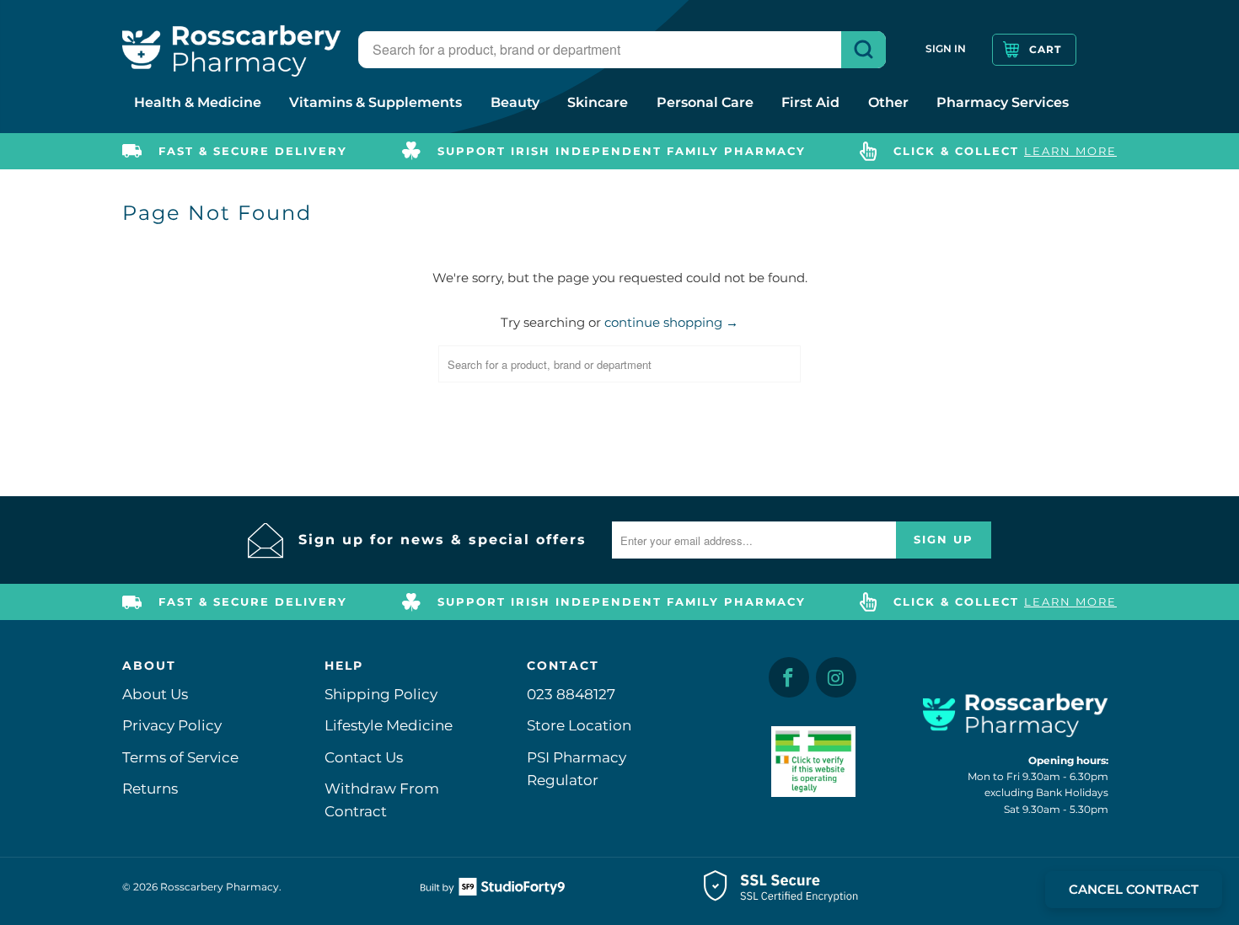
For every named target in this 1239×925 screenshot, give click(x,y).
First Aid (810, 102)
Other (888, 102)
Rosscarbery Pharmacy (219, 886)
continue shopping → (671, 322)
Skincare (597, 102)
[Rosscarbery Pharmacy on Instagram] (836, 677)
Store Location (579, 725)
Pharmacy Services (1002, 102)
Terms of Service (180, 757)
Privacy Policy (172, 725)
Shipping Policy (380, 694)
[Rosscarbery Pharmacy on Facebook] (789, 677)
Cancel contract (1134, 889)
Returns (150, 788)
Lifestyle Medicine (388, 725)
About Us (155, 694)
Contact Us (363, 757)
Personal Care (705, 102)
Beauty (515, 102)
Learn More (1070, 151)
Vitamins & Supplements (375, 102)
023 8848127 (571, 694)
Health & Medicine (197, 102)
